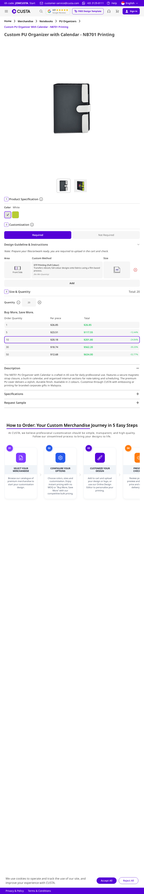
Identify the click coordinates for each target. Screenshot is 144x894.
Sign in (133, 11)
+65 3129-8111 (95, 3)
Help (114, 3)
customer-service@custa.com (62, 3)
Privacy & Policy (15, 890)
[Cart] (117, 11)
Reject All (128, 880)
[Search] (41, 11)
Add (72, 283)
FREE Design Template (89, 11)
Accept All (106, 880)
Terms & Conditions (39, 890)
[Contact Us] (109, 11)
